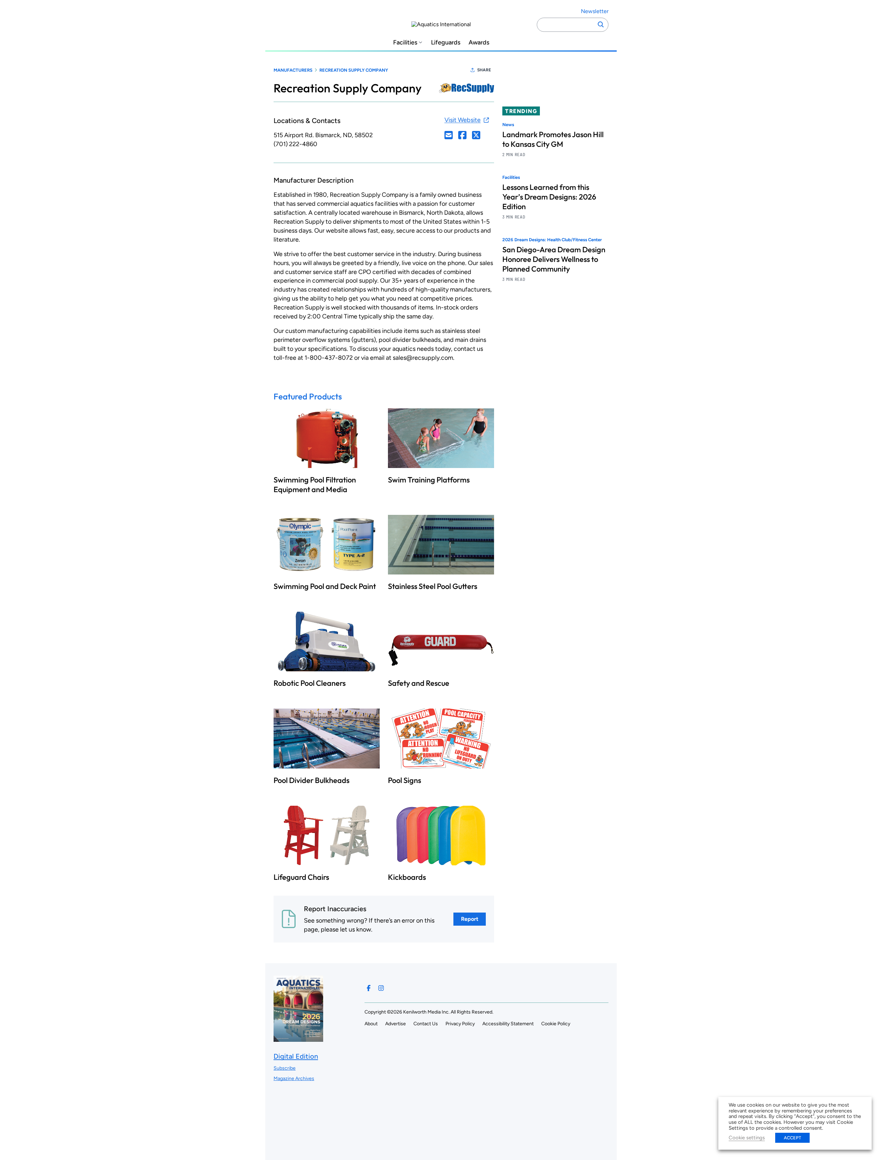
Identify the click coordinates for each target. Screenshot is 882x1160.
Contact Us (425, 1024)
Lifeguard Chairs (301, 877)
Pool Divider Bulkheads (311, 780)
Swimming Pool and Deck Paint (325, 586)
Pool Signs (404, 780)
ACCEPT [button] (792, 1137)
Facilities (405, 42)
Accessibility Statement (508, 1024)
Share (484, 70)
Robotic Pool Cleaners (310, 683)
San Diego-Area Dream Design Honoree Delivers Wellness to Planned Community (553, 259)
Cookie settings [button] (747, 1137)
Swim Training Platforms (429, 480)
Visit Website (462, 120)
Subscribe (285, 1068)
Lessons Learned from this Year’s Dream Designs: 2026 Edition (549, 197)
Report (469, 919)
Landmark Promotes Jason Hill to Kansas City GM (553, 139)
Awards (479, 42)
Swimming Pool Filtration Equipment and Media (315, 484)
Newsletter (594, 11)
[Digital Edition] (298, 1038)
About (371, 1024)
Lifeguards (445, 42)
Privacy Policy (460, 1024)
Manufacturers (293, 70)
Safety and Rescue (418, 683)
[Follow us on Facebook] (369, 988)
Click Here (448, 135)
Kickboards (407, 877)
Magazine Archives (294, 1078)
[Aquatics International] (441, 24)
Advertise (395, 1024)
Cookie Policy (555, 1024)
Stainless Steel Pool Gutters (432, 586)
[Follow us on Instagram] (381, 988)
